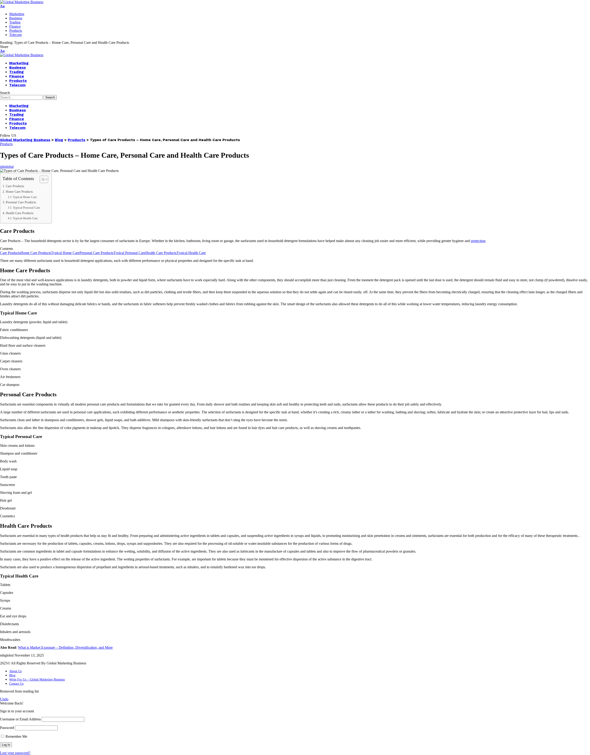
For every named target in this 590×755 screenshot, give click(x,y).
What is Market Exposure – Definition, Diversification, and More (65, 647)
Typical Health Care (25, 218)
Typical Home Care (25, 197)
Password (7, 728)
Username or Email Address (20, 719)
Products (6, 144)
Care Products (15, 186)
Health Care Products (19, 213)
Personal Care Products (21, 202)
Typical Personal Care (26, 207)
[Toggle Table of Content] (41, 179)
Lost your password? (15, 753)
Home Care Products (19, 191)
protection (478, 241)
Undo (4, 699)
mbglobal (7, 167)
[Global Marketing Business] (21, 2)
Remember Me (16, 736)
